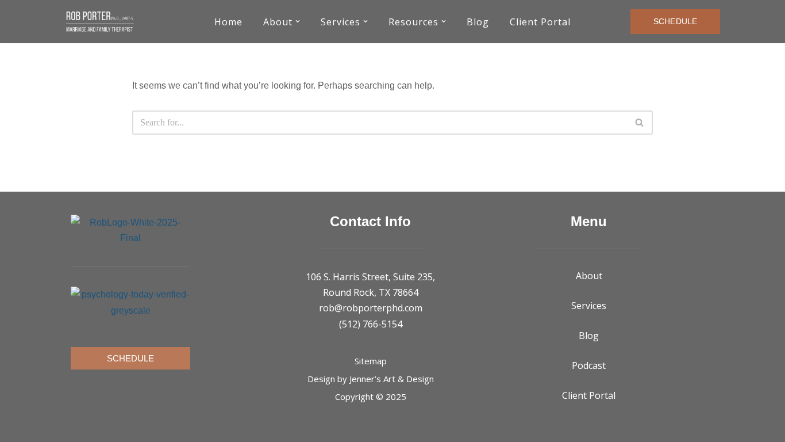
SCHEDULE (675, 21)
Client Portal (540, 22)
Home (228, 22)
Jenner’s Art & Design (391, 378)
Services (588, 305)
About (589, 275)
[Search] (640, 122)
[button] (297, 21)
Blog (478, 22)
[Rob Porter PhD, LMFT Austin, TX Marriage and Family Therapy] (99, 21)
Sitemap (371, 361)
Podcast (589, 365)
